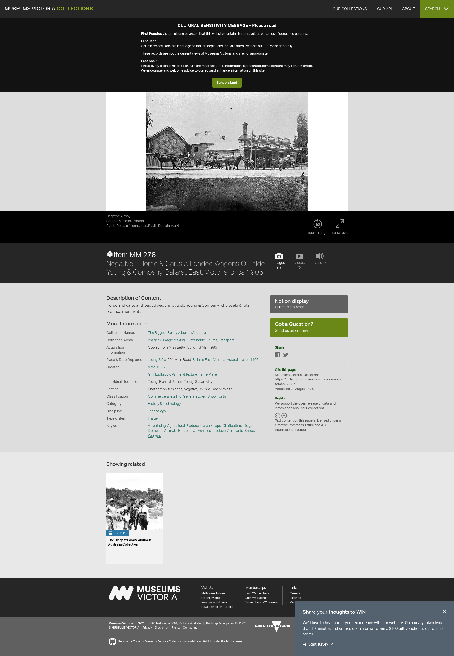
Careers (295, 593)
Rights (176, 627)
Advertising (157, 426)
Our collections (350, 9)
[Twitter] (285, 355)
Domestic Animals (162, 431)
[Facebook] (278, 355)
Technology (157, 411)
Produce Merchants (227, 431)
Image (153, 418)
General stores (194, 396)
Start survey (318, 645)
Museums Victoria (49, 8)
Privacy (147, 627)
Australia (233, 360)
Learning (295, 597)
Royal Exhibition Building (217, 606)
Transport (226, 340)
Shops (249, 431)
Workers (154, 435)
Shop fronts (216, 396)
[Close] (444, 612)
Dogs (248, 426)
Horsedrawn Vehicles (194, 431)
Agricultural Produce (183, 426)
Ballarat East (202, 360)
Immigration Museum (214, 602)
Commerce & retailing (165, 396)
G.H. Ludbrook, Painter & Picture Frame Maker (183, 374)
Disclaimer (162, 627)
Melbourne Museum (214, 593)
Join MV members (257, 593)
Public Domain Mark (163, 225)
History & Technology (164, 404)
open (302, 403)
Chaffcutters (232, 426)
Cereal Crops (210, 426)
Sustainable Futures (201, 340)
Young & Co (157, 360)
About (408, 9)
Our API (384, 9)
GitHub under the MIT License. (223, 641)
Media (293, 602)
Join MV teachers (256, 597)
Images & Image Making (166, 340)
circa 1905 (250, 360)
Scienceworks (210, 597)
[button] (437, 9)
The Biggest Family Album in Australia (177, 333)
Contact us (190, 627)
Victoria (219, 360)
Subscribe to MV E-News (261, 602)
